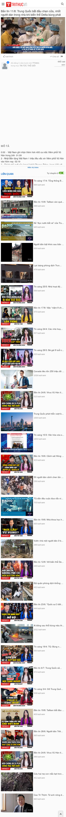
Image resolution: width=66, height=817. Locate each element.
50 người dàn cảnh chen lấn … (49, 477)
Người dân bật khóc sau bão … (49, 244)
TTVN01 (35, 63)
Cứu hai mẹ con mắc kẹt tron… (49, 773)
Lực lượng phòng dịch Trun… (48, 265)
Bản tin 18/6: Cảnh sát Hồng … (49, 455)
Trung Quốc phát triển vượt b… (49, 413)
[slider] (32, 51)
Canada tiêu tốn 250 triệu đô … (49, 371)
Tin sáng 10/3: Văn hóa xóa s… (49, 434)
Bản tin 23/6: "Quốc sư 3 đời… (48, 604)
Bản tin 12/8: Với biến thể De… (49, 561)
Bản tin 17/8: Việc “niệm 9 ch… (49, 307)
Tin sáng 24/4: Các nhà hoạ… (48, 328)
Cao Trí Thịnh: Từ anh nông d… (49, 794)
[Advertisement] (33, 106)
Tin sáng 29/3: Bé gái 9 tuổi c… (49, 350)
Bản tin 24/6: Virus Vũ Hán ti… (48, 392)
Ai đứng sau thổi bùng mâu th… (49, 625)
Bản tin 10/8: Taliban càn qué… (49, 201)
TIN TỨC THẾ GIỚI (27, 66)
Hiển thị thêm (33, 167)
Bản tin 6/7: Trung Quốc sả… (48, 667)
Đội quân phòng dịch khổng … (48, 583)
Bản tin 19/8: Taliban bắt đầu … (49, 710)
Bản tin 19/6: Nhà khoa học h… (49, 519)
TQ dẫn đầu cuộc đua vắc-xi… (48, 498)
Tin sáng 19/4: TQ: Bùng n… (47, 646)
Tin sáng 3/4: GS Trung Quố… (48, 689)
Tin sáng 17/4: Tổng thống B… (48, 180)
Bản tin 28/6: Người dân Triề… (48, 731)
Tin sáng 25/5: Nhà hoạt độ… (48, 286)
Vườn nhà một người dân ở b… (48, 540)
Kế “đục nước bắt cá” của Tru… (49, 222)
